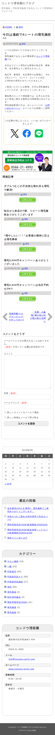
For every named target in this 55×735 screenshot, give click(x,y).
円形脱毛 (11, 572)
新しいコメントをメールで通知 (23, 412)
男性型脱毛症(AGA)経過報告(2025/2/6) (27, 525)
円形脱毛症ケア (15, 577)
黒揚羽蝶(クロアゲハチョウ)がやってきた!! (16, 317)
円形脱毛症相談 (15, 582)
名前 (11, 393)
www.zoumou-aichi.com (21, 669)
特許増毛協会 (14, 597)
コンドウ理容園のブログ (18, 3)
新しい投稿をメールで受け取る (23, 417)
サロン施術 (13, 561)
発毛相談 (11, 607)
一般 (9, 566)
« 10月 (8, 484)
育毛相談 (11, 612)
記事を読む (27, 200)
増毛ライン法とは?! (17, 538)
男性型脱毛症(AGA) (17, 602)
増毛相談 (11, 592)
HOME (8, 27)
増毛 (21, 27)
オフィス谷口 (32, 730)
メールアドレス (16, 403)
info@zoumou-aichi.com (22, 659)
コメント (8, 354)
